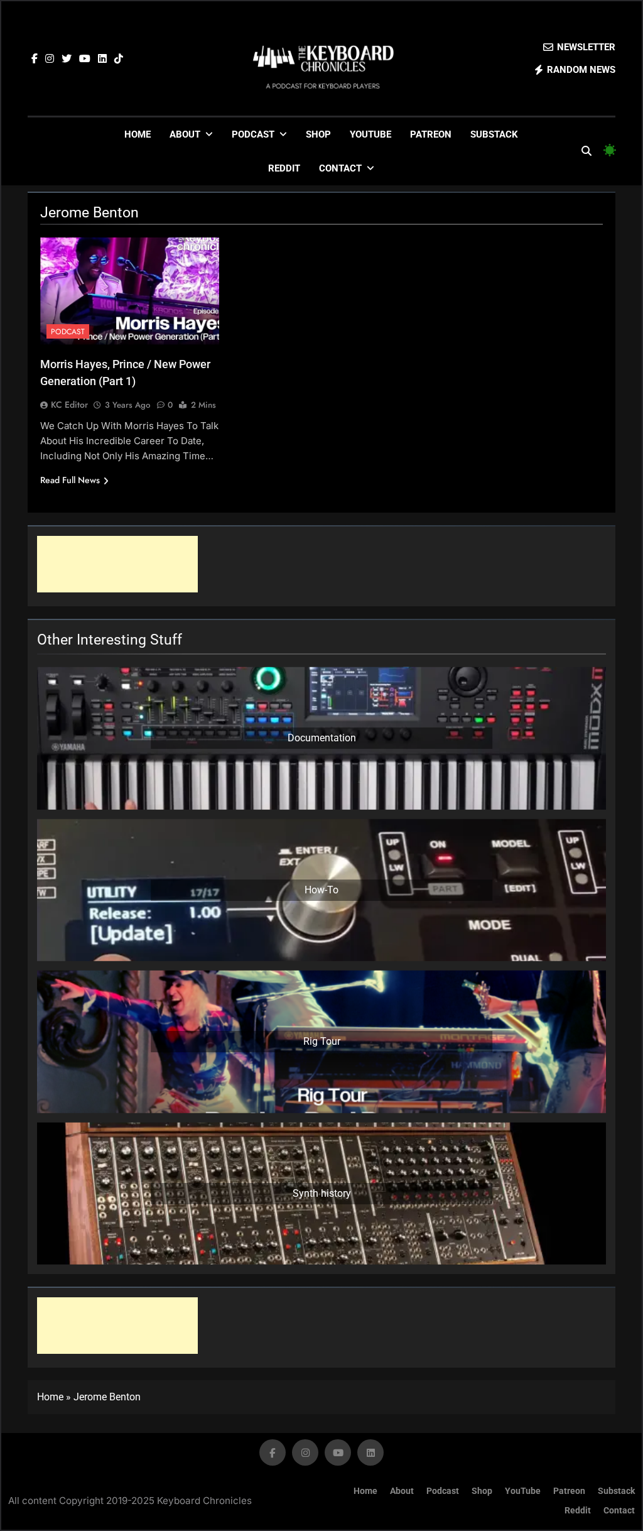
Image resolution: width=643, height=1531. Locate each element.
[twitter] (66, 59)
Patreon (430, 134)
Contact (340, 168)
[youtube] (84, 59)
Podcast (253, 134)
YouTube (370, 134)
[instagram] (49, 59)
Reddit (284, 168)
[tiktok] (119, 59)
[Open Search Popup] (586, 151)
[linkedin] (102, 59)
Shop (318, 134)
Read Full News (70, 480)
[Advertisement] (117, 564)
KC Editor (69, 404)
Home (137, 134)
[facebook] (34, 59)
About (185, 134)
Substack (494, 134)
